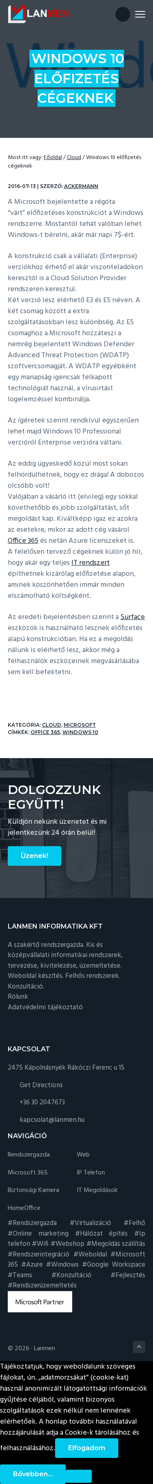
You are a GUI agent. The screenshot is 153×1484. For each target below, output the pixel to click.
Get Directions (41, 1085)
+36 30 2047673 (42, 1102)
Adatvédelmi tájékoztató (45, 1007)
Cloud (51, 725)
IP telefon (91, 1173)
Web (83, 1155)
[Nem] (79, 1476)
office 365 (45, 732)
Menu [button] (130, 14)
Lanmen (44, 1348)
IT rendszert (90, 563)
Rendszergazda (29, 1155)
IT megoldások (97, 1190)
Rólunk (18, 996)
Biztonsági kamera (33, 1190)
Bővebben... (33, 1474)
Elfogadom (86, 1448)
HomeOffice (24, 1208)
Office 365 (23, 541)
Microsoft (80, 725)
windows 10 (80, 732)
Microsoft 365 (28, 1173)
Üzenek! (34, 856)
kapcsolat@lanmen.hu (52, 1120)
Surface (132, 617)
